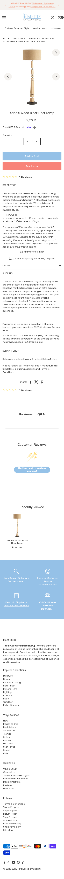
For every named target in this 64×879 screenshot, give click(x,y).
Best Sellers (9, 727)
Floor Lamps (19, 38)
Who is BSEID (10, 768)
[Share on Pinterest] (42, 381)
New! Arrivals (40, 28)
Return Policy (10, 813)
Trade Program (11, 807)
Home (6, 38)
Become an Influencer (15, 778)
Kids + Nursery (11, 705)
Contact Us (9, 772)
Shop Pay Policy (12, 826)
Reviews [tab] (26, 414)
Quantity (7, 135)
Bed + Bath (9, 685)
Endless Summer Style (17, 28)
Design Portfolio (12, 781)
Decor (6, 679)
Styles (6, 737)
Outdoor (8, 701)
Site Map (8, 830)
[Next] (58, 5)
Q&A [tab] (41, 414)
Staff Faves (9, 746)
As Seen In (9, 730)
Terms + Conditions (14, 803)
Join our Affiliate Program (17, 775)
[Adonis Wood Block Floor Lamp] (17, 525)
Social (6, 750)
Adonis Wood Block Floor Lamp (17, 541)
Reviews (7, 785)
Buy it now (32, 166)
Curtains (7, 695)
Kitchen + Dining (12, 682)
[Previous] (6, 5)
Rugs (6, 698)
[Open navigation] (4, 17)
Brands (7, 740)
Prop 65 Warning (12, 823)
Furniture (8, 675)
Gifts (5, 753)
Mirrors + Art (10, 688)
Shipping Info (10, 810)
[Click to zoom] (56, 52)
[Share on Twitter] (36, 381)
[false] (16, 571)
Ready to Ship (10, 724)
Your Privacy (10, 817)
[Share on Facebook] (30, 381)
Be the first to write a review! (32, 470)
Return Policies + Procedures (39, 365)
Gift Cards (8, 788)
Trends (7, 733)
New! (6, 720)
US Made (8, 743)
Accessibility (10, 820)
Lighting (7, 692)
